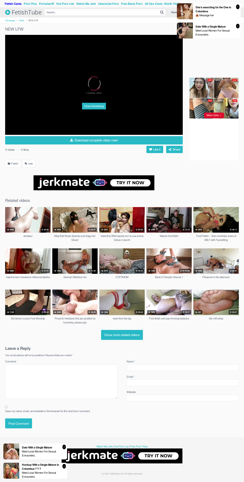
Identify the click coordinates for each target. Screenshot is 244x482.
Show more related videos (122, 334)
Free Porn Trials (139, 446)
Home (174, 12)
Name (131, 361)
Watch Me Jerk (104, 446)
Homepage (10, 20)
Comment (10, 361)
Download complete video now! (96, 140)
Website (131, 392)
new (30, 163)
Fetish (21, 20)
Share (176, 149)
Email (131, 377)
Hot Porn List (121, 446)
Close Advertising (94, 106)
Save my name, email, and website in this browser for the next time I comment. (47, 411)
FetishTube (26, 12)
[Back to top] (235, 471)
